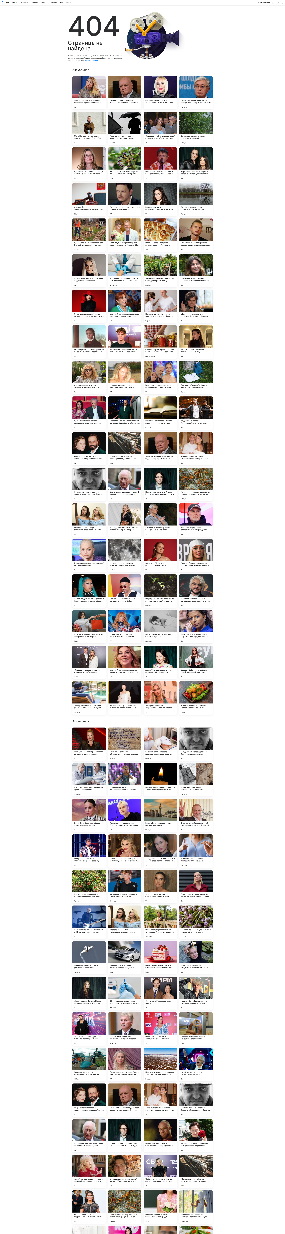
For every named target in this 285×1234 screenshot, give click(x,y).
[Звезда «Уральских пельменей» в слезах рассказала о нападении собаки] (160, 1064)
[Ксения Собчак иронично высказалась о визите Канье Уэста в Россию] (124, 911)
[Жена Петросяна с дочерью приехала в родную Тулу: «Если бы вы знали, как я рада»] (89, 128)
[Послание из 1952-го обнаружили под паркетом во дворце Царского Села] (124, 957)
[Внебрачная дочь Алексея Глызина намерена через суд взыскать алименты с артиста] (89, 1064)
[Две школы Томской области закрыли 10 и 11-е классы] (196, 377)
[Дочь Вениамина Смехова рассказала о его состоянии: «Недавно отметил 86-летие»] (89, 413)
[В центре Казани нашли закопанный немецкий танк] (196, 993)
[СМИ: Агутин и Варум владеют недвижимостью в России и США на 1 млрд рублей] (124, 235)
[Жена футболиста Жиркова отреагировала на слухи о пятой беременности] (196, 448)
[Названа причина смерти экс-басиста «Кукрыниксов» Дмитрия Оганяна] (89, 484)
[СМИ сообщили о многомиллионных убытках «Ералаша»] (124, 876)
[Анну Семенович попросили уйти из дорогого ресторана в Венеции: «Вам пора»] (89, 957)
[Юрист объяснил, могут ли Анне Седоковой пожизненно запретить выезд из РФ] (89, 270)
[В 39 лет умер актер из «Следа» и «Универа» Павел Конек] (124, 199)
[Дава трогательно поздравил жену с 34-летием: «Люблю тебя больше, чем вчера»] (124, 769)
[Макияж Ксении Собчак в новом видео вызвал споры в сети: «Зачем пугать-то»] (160, 733)
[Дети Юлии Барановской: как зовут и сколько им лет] (89, 1029)
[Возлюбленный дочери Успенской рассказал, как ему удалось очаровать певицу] (89, 520)
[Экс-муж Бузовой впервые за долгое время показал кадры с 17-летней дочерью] (196, 235)
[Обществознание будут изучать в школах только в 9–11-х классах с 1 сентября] (160, 769)
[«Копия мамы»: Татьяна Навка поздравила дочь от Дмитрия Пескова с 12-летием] (89, 1207)
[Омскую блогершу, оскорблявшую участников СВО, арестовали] (89, 199)
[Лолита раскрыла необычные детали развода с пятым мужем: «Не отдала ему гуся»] (89, 306)
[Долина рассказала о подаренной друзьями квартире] (89, 555)
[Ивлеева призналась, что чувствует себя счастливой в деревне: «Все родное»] (124, 377)
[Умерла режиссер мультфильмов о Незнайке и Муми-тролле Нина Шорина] (89, 342)
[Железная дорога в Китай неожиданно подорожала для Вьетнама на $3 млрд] (124, 448)
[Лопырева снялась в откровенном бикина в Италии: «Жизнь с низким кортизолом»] (160, 698)
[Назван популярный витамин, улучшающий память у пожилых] (160, 1135)
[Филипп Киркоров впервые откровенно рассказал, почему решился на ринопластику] (196, 591)
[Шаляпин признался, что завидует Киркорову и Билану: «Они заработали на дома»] (196, 306)
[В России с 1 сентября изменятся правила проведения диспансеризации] (89, 993)
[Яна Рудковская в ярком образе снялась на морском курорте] (124, 520)
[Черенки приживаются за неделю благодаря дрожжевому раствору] (160, 270)
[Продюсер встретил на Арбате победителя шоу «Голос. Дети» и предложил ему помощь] (160, 164)
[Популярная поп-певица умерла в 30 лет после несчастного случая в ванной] (160, 993)
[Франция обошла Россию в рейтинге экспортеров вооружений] (89, 1171)
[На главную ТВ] (7, 2)
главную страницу (91, 60)
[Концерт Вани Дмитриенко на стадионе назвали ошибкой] (196, 1207)
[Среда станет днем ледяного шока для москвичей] (196, 128)
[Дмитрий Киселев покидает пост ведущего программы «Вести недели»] (160, 448)
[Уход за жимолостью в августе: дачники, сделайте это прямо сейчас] (124, 164)
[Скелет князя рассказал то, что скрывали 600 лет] (160, 804)
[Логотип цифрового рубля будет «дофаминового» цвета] (196, 804)
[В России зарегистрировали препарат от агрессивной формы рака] (124, 1207)
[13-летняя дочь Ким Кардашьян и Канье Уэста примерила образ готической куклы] (89, 591)
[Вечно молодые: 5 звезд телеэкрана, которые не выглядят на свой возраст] (160, 92)
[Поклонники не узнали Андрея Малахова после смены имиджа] (160, 484)
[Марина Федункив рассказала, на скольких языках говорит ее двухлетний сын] (124, 306)
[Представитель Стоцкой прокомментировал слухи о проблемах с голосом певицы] (124, 626)
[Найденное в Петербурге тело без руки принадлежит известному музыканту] (196, 957)
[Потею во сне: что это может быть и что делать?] (160, 626)
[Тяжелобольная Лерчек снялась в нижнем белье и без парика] (89, 804)
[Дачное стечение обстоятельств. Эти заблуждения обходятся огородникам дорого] (89, 235)
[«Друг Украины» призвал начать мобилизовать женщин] (196, 733)
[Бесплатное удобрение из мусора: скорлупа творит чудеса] (124, 733)
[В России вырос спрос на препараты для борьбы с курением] (196, 1064)
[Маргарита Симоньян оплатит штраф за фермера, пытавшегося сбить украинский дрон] (196, 626)
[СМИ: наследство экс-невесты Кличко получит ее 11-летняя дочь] (89, 769)
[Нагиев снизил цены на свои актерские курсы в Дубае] (124, 591)
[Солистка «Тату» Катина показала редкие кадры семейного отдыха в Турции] (160, 555)
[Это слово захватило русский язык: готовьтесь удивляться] (160, 413)
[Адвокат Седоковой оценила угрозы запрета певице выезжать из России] (196, 555)
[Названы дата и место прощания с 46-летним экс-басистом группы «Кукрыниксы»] (89, 1135)
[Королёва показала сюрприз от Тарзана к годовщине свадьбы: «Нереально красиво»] (196, 164)
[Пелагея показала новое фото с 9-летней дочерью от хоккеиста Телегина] (124, 1064)
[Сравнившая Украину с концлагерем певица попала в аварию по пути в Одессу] (124, 993)
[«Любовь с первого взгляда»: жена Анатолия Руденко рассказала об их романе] (89, 662)
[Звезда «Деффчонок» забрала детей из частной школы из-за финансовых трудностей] (196, 662)
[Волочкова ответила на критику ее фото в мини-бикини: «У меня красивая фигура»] (196, 1100)
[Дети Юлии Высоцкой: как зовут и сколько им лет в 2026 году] (89, 164)
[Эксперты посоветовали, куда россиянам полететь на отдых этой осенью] (89, 698)
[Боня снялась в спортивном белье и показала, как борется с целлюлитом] (89, 840)
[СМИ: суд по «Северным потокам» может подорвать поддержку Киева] (124, 804)
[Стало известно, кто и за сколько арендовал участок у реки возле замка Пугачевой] (89, 377)
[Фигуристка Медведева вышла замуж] (160, 1207)
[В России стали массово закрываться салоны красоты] (160, 957)
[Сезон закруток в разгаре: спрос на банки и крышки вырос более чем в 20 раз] (160, 342)
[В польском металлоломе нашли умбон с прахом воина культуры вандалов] (124, 840)
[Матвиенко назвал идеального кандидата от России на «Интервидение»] (124, 1100)
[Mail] (3, 2)
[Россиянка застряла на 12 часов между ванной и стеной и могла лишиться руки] (124, 270)
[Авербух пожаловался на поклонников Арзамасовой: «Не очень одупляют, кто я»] (89, 448)
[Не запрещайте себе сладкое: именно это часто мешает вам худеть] (160, 1171)
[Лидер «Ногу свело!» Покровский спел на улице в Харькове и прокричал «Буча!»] (196, 413)
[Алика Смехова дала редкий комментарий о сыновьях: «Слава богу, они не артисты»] (160, 662)
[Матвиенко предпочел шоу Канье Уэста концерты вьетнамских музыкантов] (89, 876)
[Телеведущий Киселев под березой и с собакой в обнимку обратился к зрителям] (124, 92)
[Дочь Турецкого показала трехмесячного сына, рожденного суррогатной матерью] (196, 342)
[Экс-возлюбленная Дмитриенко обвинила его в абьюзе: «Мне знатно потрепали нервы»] (124, 342)
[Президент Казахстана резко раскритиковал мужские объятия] (196, 92)
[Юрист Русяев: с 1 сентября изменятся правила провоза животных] (196, 911)
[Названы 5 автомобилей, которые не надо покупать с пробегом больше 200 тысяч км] (124, 1171)
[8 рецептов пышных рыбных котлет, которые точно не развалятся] (196, 698)
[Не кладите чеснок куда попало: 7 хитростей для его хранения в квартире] (196, 1135)
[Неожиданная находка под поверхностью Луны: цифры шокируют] (124, 555)
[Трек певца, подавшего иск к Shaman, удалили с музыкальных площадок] (124, 1029)
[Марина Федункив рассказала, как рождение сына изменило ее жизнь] (124, 662)
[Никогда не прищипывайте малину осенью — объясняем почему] (89, 1100)
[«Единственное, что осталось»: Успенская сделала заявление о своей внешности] (89, 92)
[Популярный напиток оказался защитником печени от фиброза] (160, 306)
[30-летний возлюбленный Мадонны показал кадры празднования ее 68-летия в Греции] (160, 876)
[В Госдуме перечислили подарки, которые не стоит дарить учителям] (89, 626)
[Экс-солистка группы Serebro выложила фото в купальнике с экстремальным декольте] (124, 698)
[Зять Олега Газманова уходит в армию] (89, 733)
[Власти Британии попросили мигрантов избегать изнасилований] (160, 1029)
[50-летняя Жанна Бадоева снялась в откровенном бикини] (196, 270)
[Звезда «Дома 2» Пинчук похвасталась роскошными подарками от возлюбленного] (160, 911)
